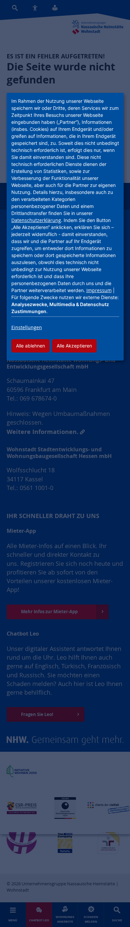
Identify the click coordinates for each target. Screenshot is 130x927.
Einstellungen (26, 327)
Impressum (99, 290)
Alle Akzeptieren (74, 346)
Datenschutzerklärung (36, 220)
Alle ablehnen (30, 346)
